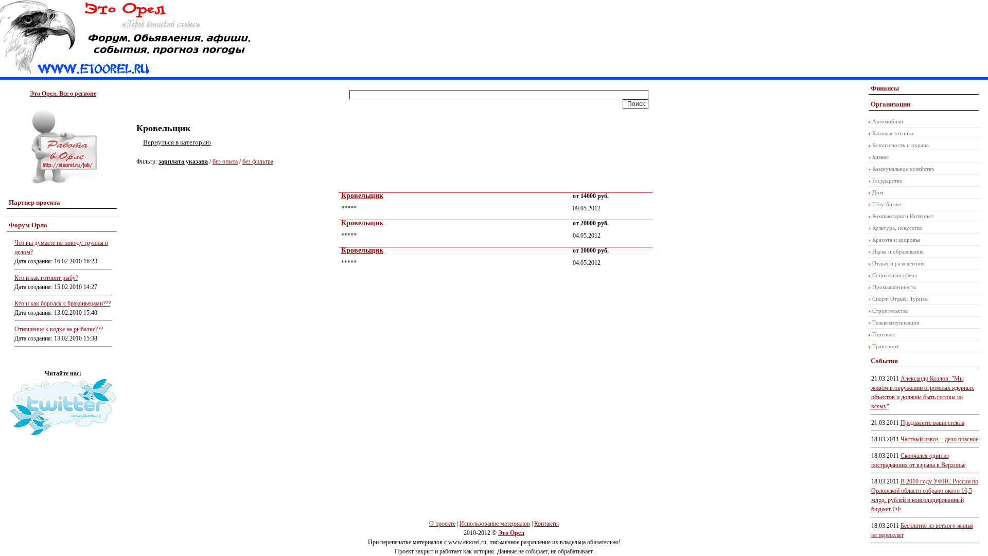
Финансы (885, 88)
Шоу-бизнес (887, 204)
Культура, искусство (897, 228)
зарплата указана (183, 161)
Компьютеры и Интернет (902, 216)
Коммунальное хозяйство (903, 169)
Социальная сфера (894, 275)
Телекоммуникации (896, 322)
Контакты (546, 523)
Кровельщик (362, 196)
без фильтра (257, 161)
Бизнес (880, 157)
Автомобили (887, 121)
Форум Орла (28, 225)
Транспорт (885, 346)
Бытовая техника (892, 133)
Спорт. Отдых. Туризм (900, 299)
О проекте (442, 523)
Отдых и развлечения (898, 263)
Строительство (890, 311)
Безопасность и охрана (900, 145)
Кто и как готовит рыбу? (46, 277)
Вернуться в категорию (177, 142)
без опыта (225, 161)
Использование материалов (495, 523)
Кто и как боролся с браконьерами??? (62, 303)
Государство (887, 180)
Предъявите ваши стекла (932, 422)
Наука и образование (898, 251)
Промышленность (894, 287)
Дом (877, 192)
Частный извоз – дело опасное (939, 439)
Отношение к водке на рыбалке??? (58, 329)
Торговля (883, 334)
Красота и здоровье (896, 240)
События (884, 361)
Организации (890, 104)
